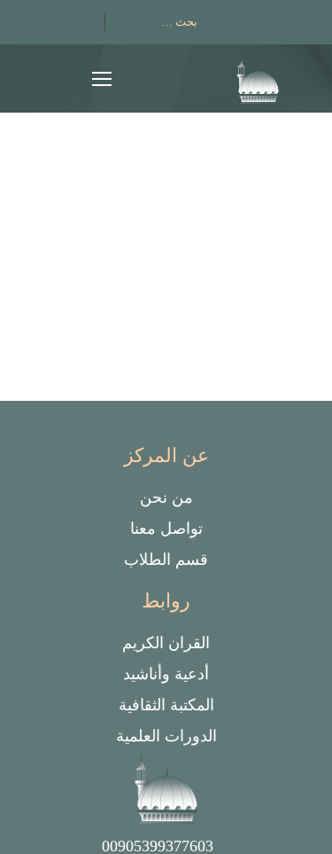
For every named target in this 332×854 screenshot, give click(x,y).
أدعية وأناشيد (166, 674)
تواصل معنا (166, 528)
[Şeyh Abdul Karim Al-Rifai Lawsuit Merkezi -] (258, 83)
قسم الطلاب (166, 559)
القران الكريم (166, 643)
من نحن (166, 497)
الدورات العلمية (166, 736)
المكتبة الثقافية (166, 705)
